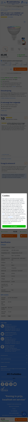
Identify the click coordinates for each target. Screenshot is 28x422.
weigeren (10, 217)
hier (3, 214)
